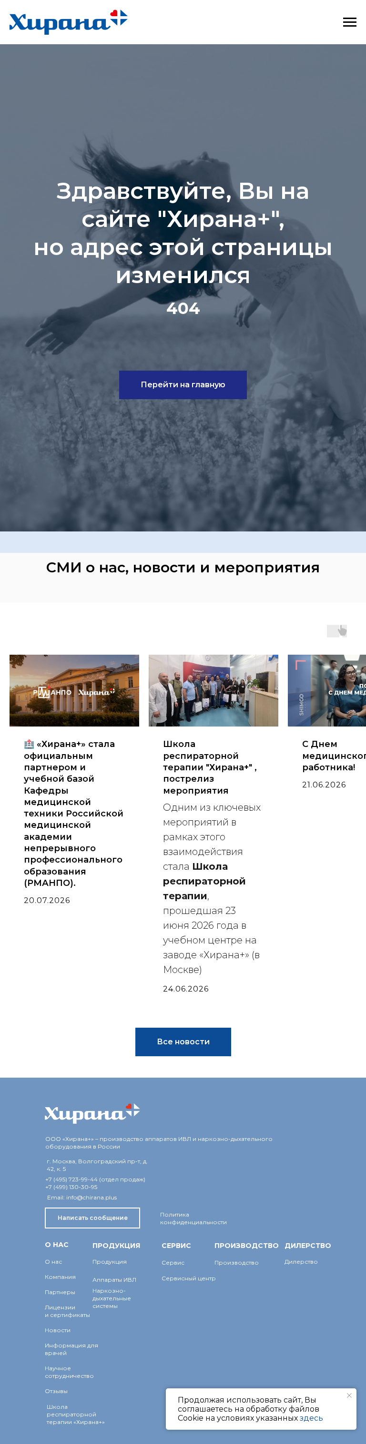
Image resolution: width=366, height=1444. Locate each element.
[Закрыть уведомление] (349, 1395)
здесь (311, 1418)
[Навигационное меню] (349, 22)
